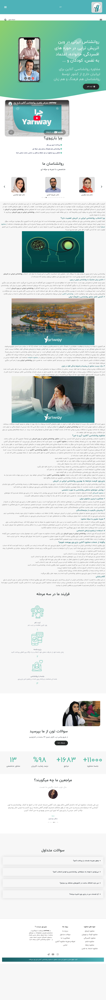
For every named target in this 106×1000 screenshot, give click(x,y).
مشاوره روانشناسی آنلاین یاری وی (43, 959)
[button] (5, 7)
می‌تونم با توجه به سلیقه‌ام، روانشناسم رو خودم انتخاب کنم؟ (76, 872)
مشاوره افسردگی (97, 493)
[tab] (53, 861)
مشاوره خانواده (33, 358)
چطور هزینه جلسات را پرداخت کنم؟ (86, 861)
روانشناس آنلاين (67, 294)
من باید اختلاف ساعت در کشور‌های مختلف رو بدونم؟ (79, 883)
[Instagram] (57, 954)
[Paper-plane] (48, 954)
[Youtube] (53, 954)
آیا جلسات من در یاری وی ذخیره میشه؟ (84, 894)
